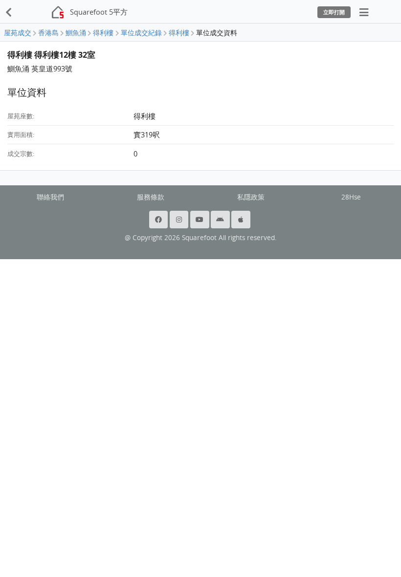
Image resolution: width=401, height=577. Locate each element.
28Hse (351, 197)
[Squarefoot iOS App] (241, 219)
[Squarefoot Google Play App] (221, 219)
